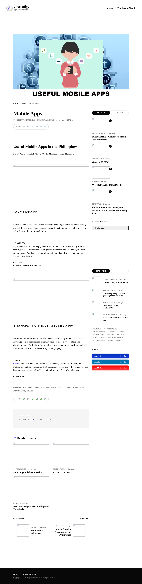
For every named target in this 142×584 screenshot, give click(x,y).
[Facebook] (24, 127)
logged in (33, 419)
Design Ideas (99, 332)
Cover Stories (19, 469)
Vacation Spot (100, 341)
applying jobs (20, 387)
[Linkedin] (37, 127)
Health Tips (108, 290)
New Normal (42, 120)
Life (82, 387)
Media (16, 574)
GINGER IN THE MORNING (110, 306)
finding (67, 387)
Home (15, 104)
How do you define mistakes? (28, 472)
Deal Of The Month (101, 271)
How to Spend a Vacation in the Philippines (62, 532)
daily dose (40, 387)
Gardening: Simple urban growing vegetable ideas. (114, 294)
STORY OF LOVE (62, 472)
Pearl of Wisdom (110, 315)
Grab (15, 363)
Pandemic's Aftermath (37, 532)
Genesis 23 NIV (100, 162)
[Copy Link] (45, 127)
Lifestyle (96, 204)
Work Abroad (115, 341)
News (24, 104)
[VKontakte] (41, 127)
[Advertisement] (110, 249)
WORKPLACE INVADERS (107, 184)
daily (31, 387)
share (30, 391)
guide (75, 387)
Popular (101, 113)
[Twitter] (28, 127)
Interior (110, 335)
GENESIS (95, 159)
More (96, 338)
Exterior (111, 332)
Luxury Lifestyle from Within (115, 282)
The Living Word (29, 574)
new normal (19, 391)
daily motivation (54, 387)
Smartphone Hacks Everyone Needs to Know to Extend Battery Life (109, 210)
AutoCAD (98, 329)
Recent (120, 113)
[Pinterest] (33, 127)
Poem (94, 181)
